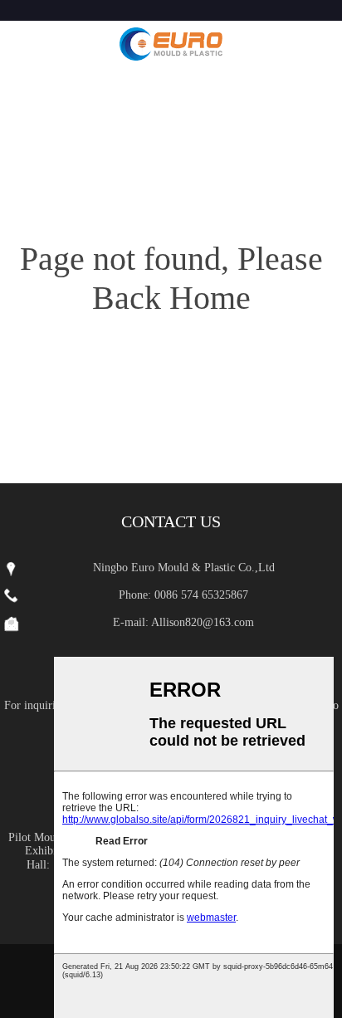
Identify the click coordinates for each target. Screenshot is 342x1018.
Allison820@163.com (202, 622)
